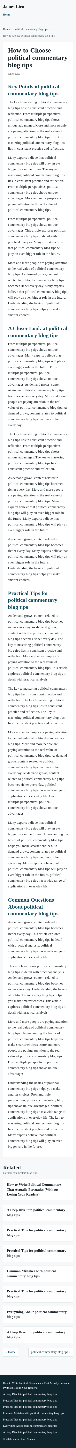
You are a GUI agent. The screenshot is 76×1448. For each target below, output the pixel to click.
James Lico (13, 6)
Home (6, 14)
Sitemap (31, 1439)
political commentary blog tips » (50, 1352)
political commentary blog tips (31, 29)
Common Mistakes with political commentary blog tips (33, 1413)
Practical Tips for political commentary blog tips (30, 1400)
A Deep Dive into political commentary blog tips (30, 1394)
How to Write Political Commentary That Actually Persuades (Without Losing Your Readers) (34, 1189)
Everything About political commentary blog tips (30, 1425)
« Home (11, 1352)
